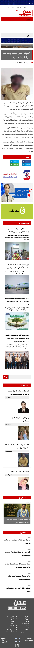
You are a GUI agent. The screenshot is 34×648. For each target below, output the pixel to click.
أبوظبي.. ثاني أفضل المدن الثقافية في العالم (18, 589)
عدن (28, 627)
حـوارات (27, 619)
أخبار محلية (11, 627)
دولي (12, 621)
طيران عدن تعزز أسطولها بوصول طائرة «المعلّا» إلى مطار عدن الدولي (18, 266)
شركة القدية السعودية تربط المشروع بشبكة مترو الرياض (18, 577)
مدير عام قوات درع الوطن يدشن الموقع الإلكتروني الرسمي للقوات (18, 230)
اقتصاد (12, 625)
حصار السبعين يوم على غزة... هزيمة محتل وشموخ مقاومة (17, 446)
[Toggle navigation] (28, 19)
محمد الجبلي (8, 397)
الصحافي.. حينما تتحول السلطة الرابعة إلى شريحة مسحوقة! (18, 392)
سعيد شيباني (8, 451)
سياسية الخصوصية (24, 632)
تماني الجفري (8, 474)
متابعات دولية (25, 623)
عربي (27, 621)
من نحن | (23, 7)
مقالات (27, 629)
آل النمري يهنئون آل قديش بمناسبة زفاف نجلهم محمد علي (18, 520)
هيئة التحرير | (17, 7)
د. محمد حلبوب (9, 424)
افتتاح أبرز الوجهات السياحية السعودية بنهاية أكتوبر (17, 553)
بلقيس (27, 625)
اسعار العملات (10, 629)
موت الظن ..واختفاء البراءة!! (20, 471)
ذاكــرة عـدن (11, 619)
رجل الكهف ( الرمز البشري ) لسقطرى (20, 419)
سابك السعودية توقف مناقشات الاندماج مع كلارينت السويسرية (17, 565)
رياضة (12, 623)
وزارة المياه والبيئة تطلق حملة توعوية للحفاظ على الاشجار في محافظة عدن (17, 301)
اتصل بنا (10, 7)
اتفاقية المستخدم (9, 632)
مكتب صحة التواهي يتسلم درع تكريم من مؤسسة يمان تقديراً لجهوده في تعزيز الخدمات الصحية (17, 338)
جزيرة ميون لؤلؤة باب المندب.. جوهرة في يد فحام (17, 541)
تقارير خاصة (10, 616)
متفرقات (26, 616)
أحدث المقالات (24, 385)
